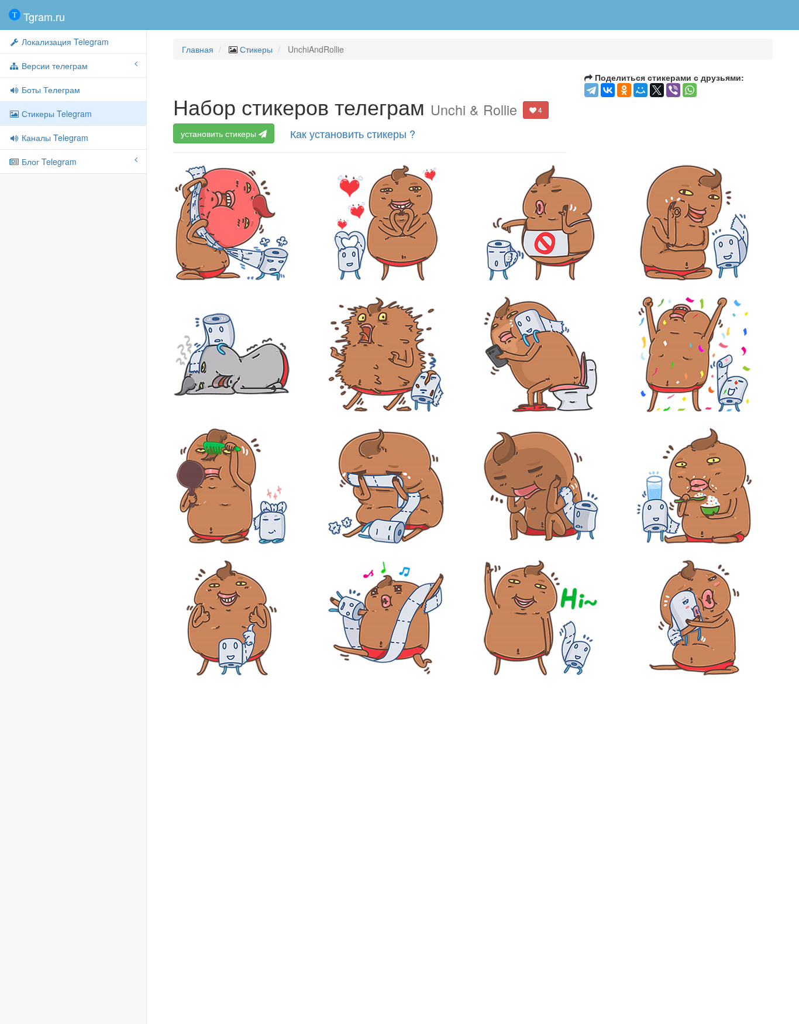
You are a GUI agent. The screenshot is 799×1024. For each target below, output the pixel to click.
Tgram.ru (42, 16)
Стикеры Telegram (55, 113)
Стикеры (256, 49)
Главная (197, 49)
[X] (657, 90)
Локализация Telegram (64, 41)
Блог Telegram (48, 161)
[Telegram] (591, 90)
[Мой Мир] (640, 90)
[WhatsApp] (690, 90)
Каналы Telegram (53, 137)
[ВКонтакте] (608, 90)
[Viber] (673, 90)
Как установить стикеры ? (352, 133)
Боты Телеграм (49, 89)
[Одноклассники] (624, 90)
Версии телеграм (53, 65)
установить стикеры (220, 133)
